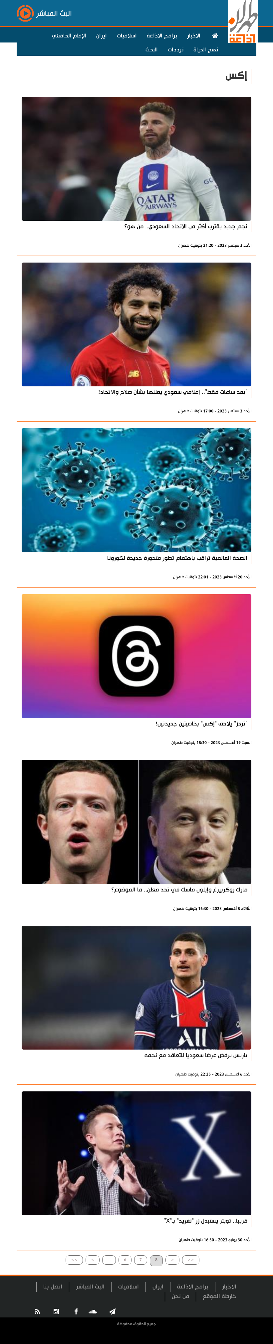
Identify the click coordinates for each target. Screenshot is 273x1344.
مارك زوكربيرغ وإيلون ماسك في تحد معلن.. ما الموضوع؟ (179, 889)
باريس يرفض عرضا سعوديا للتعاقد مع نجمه (195, 1055)
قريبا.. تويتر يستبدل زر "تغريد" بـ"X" (205, 1221)
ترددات (175, 49)
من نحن (180, 1296)
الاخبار (193, 36)
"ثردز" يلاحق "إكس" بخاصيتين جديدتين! (201, 723)
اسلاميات (127, 36)
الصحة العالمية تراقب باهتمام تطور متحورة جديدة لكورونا (177, 558)
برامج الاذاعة (162, 36)
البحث (151, 49)
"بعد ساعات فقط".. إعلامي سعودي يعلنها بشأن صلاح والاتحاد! (172, 392)
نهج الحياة (205, 49)
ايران (101, 36)
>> (74, 1259)
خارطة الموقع (219, 1296)
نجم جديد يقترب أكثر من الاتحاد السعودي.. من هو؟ (185, 226)
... (109, 1259)
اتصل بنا (52, 1286)
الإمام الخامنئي (69, 36)
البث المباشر (90, 1286)
